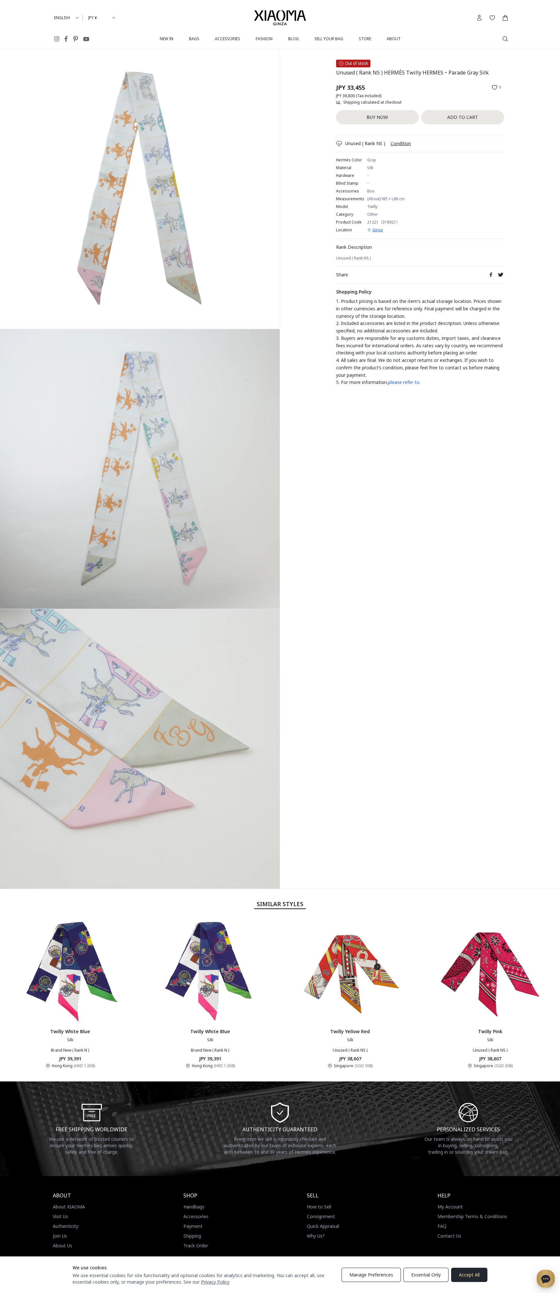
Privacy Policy (215, 1282)
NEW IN (166, 38)
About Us (62, 1245)
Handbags (193, 1207)
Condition (401, 143)
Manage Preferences (371, 1275)
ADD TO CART (462, 117)
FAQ (442, 1226)
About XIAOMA (69, 1207)
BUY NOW (377, 117)
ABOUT (394, 38)
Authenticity (65, 1226)
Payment (193, 1226)
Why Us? (316, 1236)
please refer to (403, 382)
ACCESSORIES (227, 38)
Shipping (192, 1236)
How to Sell (319, 1207)
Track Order (195, 1245)
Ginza (377, 230)
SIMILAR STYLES (280, 904)
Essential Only (426, 1275)
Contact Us (449, 1236)
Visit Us (60, 1216)
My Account (450, 1207)
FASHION (264, 38)
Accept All (469, 1275)
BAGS (194, 38)
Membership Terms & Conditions (472, 1216)
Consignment (321, 1216)
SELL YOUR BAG (328, 38)
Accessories (195, 1216)
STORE (365, 38)
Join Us (60, 1236)
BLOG (293, 38)
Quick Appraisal (323, 1226)
